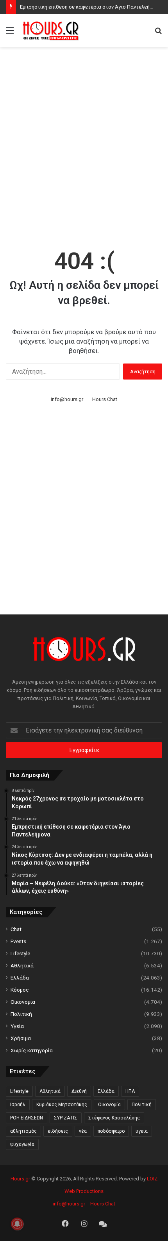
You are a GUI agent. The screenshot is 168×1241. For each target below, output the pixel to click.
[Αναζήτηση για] (158, 33)
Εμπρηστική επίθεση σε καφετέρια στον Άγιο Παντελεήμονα (90, 7)
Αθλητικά (22, 965)
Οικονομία (23, 1002)
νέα (83, 1131)
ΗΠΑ (130, 1091)
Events (18, 941)
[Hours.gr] (51, 30)
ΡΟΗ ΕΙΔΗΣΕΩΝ (26, 1118)
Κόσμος (20, 990)
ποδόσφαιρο (111, 1131)
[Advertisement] (84, 139)
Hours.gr (20, 1179)
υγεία (142, 1131)
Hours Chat (104, 399)
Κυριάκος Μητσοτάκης (61, 1104)
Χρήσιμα (21, 1038)
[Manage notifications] (17, 1224)
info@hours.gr (67, 399)
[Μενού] (10, 33)
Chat (16, 929)
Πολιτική (21, 1014)
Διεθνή (79, 1091)
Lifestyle (20, 953)
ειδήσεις (58, 1131)
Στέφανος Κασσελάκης (114, 1118)
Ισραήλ (17, 1104)
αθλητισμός (23, 1131)
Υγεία (17, 1026)
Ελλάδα (20, 977)
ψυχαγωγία (22, 1144)
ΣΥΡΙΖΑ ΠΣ (65, 1118)
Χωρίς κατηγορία (32, 1050)
